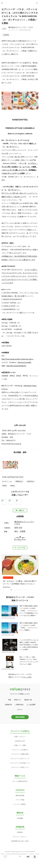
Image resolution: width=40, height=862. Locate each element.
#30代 (4, 486)
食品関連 (6, 35)
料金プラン (17, 700)
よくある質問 (31, 704)
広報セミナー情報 (20, 745)
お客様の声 (8, 704)
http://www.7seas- (30, 386)
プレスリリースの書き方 (20, 750)
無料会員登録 (20, 717)
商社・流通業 (19, 531)
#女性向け (31, 481)
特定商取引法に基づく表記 (20, 841)
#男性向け (19, 481)
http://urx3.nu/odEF (24, 362)
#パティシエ (7, 481)
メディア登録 (20, 800)
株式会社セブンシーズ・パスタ (20, 27)
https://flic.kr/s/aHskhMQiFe (16, 366)
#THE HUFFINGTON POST (12, 477)
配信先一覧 (28, 700)
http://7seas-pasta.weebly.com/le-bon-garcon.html (18, 359)
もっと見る (28, 677)
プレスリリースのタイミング (20, 758)
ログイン (20, 709)
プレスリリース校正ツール (20, 767)
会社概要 (20, 818)
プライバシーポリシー (20, 837)
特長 (9, 700)
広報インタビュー (20, 736)
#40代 (12, 486)
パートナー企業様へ (20, 804)
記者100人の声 (20, 741)
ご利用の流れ (19, 704)
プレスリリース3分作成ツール (20, 763)
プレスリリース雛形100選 (20, 754)
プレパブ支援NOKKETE (20, 781)
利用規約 (20, 832)
